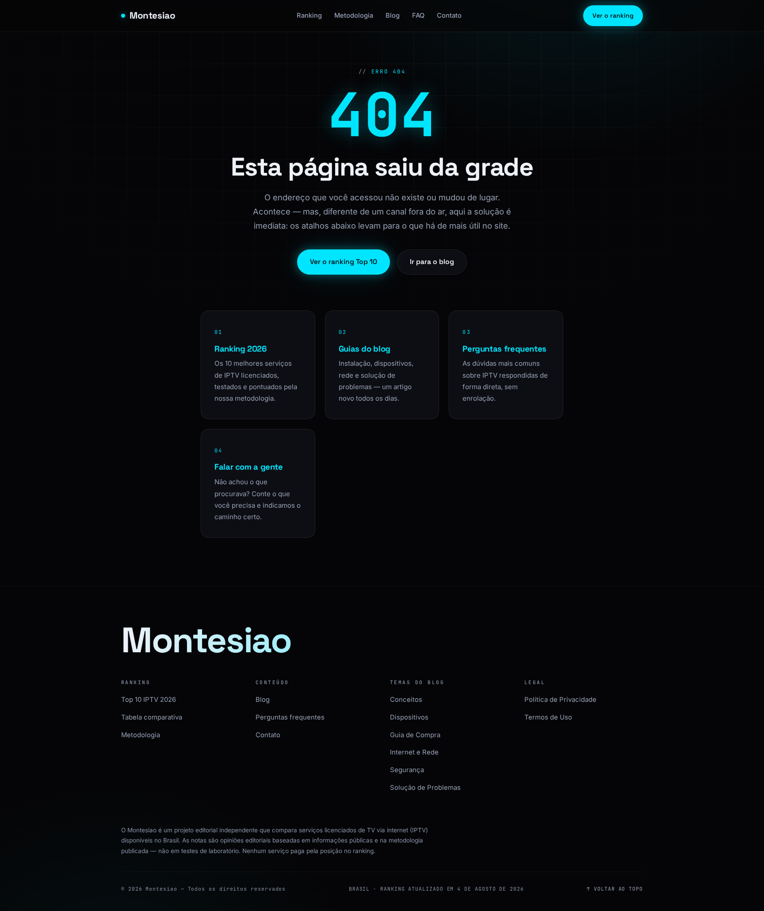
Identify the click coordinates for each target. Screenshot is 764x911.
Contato (449, 15)
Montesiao (152, 15)
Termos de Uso (548, 717)
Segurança (407, 770)
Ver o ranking (613, 15)
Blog (393, 15)
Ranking (309, 15)
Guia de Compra (415, 735)
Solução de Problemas (425, 788)
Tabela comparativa (151, 717)
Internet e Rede (414, 752)
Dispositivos (409, 717)
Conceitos (406, 700)
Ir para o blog (432, 261)
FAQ (418, 15)
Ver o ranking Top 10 (343, 261)
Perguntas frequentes (290, 717)
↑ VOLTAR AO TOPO (615, 888)
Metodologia (353, 15)
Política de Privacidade (560, 700)
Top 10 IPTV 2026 (148, 700)
